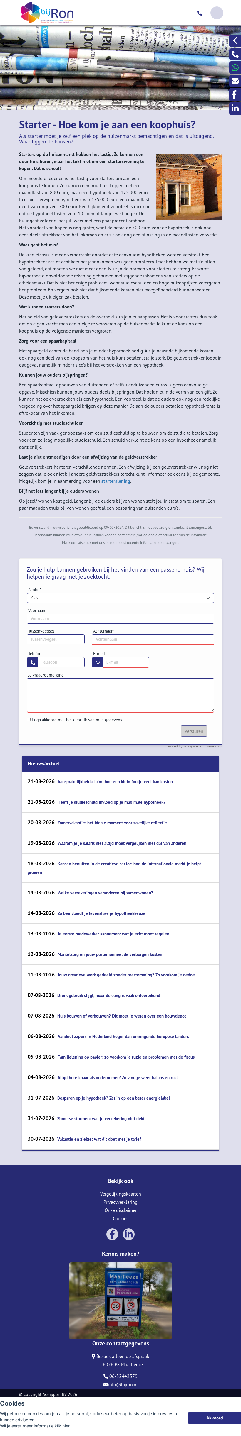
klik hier (62, 1425)
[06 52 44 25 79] (235, 67)
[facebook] (235, 94)
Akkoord (214, 1417)
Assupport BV (55, 1394)
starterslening (115, 481)
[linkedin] (235, 108)
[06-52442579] (200, 13)
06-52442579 (123, 1376)
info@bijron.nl (123, 1384)
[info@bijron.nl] (235, 81)
